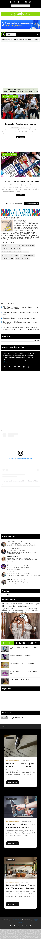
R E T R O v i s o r (20, 220)
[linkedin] (19, 367)
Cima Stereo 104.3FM (14, 542)
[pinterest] (18, 1)
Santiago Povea (10, 154)
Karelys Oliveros (12, 556)
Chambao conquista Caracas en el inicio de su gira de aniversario (21, 323)
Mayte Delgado (22, 258)
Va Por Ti (10, 564)
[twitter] (14, 1)
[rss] (22, 1)
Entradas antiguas (32, 204)
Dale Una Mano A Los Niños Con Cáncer (20, 182)
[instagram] (29, 1)
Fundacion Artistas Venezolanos (20, 124)
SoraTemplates (16, 920)
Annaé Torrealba (26, 245)
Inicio (5, 362)
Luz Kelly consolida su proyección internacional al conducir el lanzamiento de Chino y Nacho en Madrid (21, 328)
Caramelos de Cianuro (11, 252)
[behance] (26, 1)
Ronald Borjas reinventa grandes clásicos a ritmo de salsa (21, 313)
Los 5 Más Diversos (13, 549)
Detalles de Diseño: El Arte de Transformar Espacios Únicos (20, 888)
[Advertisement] (20, 63)
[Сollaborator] (20, 24)
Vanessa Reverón (11, 97)
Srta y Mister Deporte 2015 (16, 579)
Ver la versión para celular (13, 203)
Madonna (6, 245)
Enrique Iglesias (27, 255)
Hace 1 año (33, 643)
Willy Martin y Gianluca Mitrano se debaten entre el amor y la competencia (20, 308)
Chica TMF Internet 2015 (19, 679)
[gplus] (14, 367)
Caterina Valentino (10, 255)
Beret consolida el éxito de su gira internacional (19, 318)
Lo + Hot (7, 643)
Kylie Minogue (7, 258)
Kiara (14, 245)
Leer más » (20, 137)
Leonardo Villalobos (11, 248)
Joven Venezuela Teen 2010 (21, 655)
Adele (25, 252)
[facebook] (10, 1)
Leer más (11, 782)
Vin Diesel (10, 572)
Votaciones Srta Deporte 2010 (22, 663)
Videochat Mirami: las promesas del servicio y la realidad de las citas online (20, 827)
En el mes (20, 643)
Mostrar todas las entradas (28, 91)
